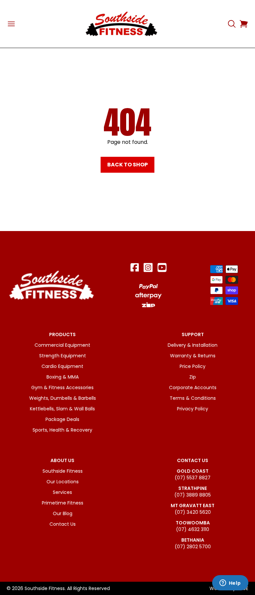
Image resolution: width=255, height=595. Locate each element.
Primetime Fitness (62, 503)
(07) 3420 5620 (193, 512)
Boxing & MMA (62, 377)
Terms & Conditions (193, 398)
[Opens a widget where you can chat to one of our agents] (230, 583)
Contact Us (62, 524)
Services (62, 492)
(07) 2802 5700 (193, 546)
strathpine (192, 488)
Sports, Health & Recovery (62, 430)
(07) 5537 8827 (193, 477)
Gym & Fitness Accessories (62, 387)
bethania (192, 540)
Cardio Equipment (62, 366)
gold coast (193, 471)
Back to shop (127, 164)
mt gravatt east (192, 505)
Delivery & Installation (192, 345)
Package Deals (62, 419)
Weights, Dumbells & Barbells (62, 398)
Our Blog (62, 513)
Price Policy (193, 366)
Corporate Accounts (192, 387)
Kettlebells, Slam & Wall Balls (62, 408)
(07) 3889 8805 (192, 495)
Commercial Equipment (62, 345)
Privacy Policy (192, 408)
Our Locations (62, 481)
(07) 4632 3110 (192, 529)
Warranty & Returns (192, 355)
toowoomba (193, 522)
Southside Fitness (62, 471)
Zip (192, 377)
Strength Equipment (62, 355)
